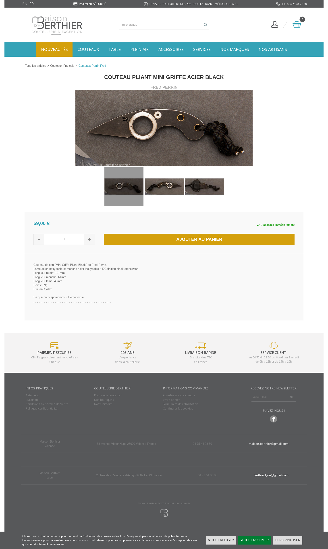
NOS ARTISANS (273, 49)
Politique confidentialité (42, 408)
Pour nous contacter (108, 395)
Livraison (32, 400)
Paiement (32, 395)
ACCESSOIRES (171, 49)
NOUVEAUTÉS (54, 49)
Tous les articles (35, 65)
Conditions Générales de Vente (47, 404)
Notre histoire (103, 404)
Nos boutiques (104, 400)
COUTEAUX (88, 49)
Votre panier (171, 400)
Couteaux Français (62, 65)
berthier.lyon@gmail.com (271, 475)
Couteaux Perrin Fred (92, 65)
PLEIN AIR (139, 49)
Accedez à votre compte (179, 395)
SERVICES (202, 49)
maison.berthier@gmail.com (269, 443)
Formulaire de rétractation (180, 404)
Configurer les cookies (178, 408)
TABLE (114, 49)
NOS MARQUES (234, 49)
